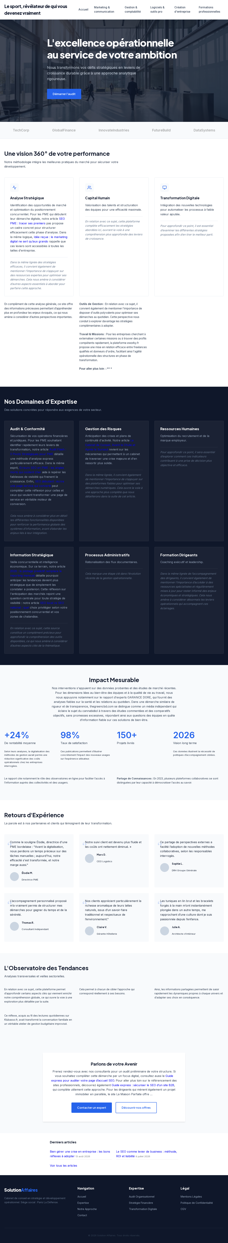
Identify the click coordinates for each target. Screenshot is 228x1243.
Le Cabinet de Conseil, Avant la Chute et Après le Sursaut (110, 445)
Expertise (83, 1202)
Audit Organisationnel (141, 1196)
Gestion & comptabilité (133, 9)
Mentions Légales (191, 1196)
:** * (109, 368)
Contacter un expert (91, 1107)
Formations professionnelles (209, 9)
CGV (183, 1208)
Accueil (83, 9)
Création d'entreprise (182, 9)
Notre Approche (87, 1208)
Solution (21, 1190)
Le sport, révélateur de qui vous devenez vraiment (35, 10)
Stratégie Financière (141, 1202)
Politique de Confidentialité (197, 1202)
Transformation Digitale (143, 1208)
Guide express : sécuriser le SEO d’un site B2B (143, 1085)
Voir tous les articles (63, 1165)
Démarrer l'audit (64, 94)
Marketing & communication (104, 9)
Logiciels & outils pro (157, 9)
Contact (82, 1215)
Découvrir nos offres (136, 1107)
